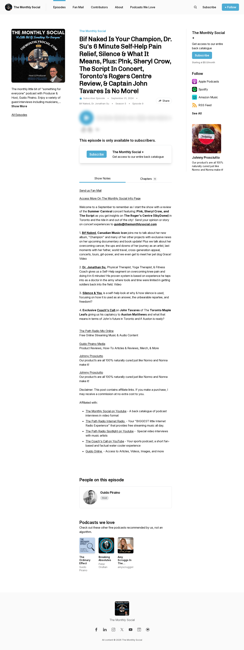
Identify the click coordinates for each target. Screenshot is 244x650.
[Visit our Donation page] (148, 629)
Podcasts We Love (142, 7)
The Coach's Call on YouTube (105, 441)
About (119, 7)
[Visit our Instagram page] (113, 629)
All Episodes (19, 115)
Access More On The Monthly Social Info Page (110, 198)
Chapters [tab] (148, 178)
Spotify (203, 89)
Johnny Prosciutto (91, 356)
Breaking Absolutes (105, 558)
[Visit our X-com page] (122, 629)
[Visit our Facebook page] (96, 629)
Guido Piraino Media (92, 344)
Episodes (59, 7)
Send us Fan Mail (90, 190)
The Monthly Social (27, 7)
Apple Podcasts (208, 81)
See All (197, 113)
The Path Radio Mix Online (96, 331)
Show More (19, 106)
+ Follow (230, 7)
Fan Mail (78, 7)
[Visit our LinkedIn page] (105, 629)
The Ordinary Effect (84, 560)
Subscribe (96, 154)
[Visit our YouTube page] (130, 629)
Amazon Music (208, 97)
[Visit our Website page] (139, 629)
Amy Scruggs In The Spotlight (124, 561)
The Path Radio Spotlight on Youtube (110, 431)
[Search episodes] (195, 7)
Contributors (99, 7)
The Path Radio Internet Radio (105, 421)
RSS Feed (204, 105)
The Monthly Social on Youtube (106, 411)
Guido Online (94, 451)
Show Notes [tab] (102, 178)
